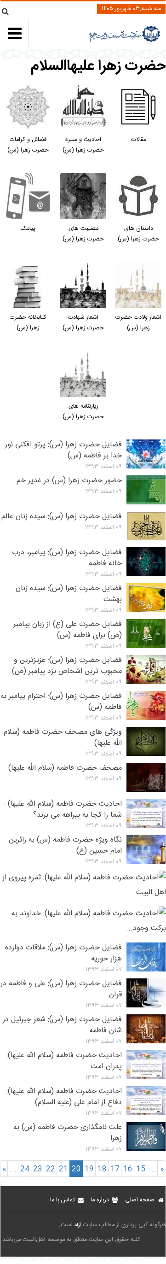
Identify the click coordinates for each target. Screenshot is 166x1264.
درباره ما (100, 1200)
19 (89, 1169)
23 (37, 1169)
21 (63, 1169)
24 (24, 1169)
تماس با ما (62, 1200)
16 (127, 1169)
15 (140, 1169)
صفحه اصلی (140, 1200)
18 (102, 1169)
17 (115, 1169)
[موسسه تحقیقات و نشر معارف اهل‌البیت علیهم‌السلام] (124, 41)
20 (76, 1169)
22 (50, 1169)
